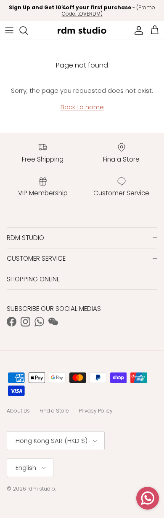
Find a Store (54, 410)
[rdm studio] (82, 30)
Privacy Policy (96, 410)
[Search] (28, 30)
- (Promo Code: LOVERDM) (82, 11)
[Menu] (9, 30)
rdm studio (41, 488)
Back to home (82, 107)
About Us (18, 410)
